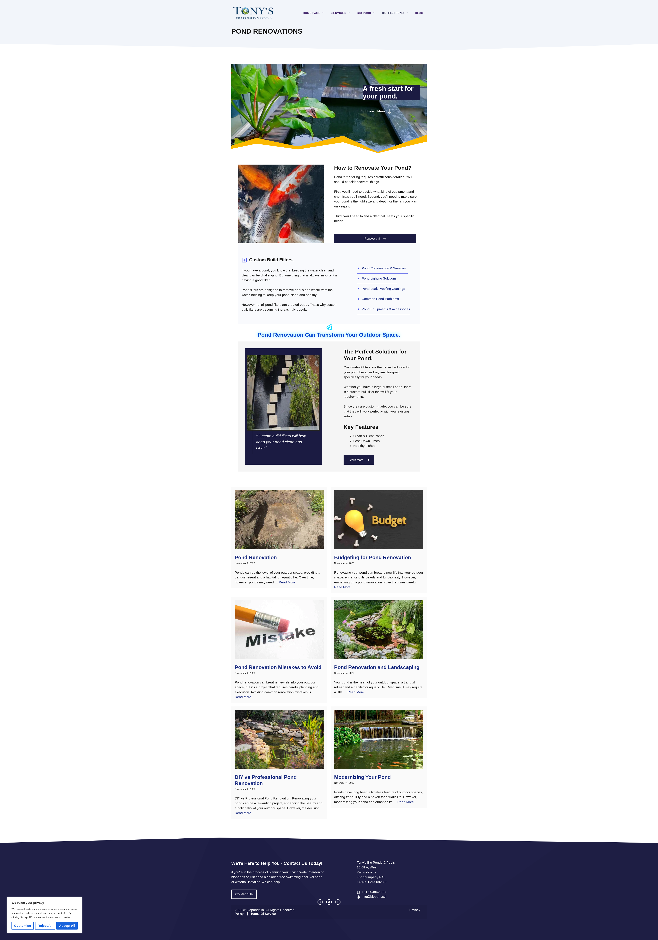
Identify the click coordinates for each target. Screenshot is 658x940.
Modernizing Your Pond (362, 777)
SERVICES (338, 12)
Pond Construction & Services (385, 268)
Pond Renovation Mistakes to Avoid (278, 667)
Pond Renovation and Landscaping (376, 667)
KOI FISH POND (393, 12)
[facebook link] (337, 902)
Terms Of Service (263, 913)
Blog (419, 12)
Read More (287, 582)
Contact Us (244, 894)
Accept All (67, 925)
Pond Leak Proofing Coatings (383, 289)
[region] (44, 915)
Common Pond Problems (380, 299)
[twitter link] (329, 902)
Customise (22, 925)
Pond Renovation (256, 557)
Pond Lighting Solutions (379, 278)
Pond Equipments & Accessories (386, 309)
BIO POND (364, 12)
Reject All (45, 925)
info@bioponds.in (374, 896)
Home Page (311, 12)
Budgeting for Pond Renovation (372, 557)
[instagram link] (320, 902)
